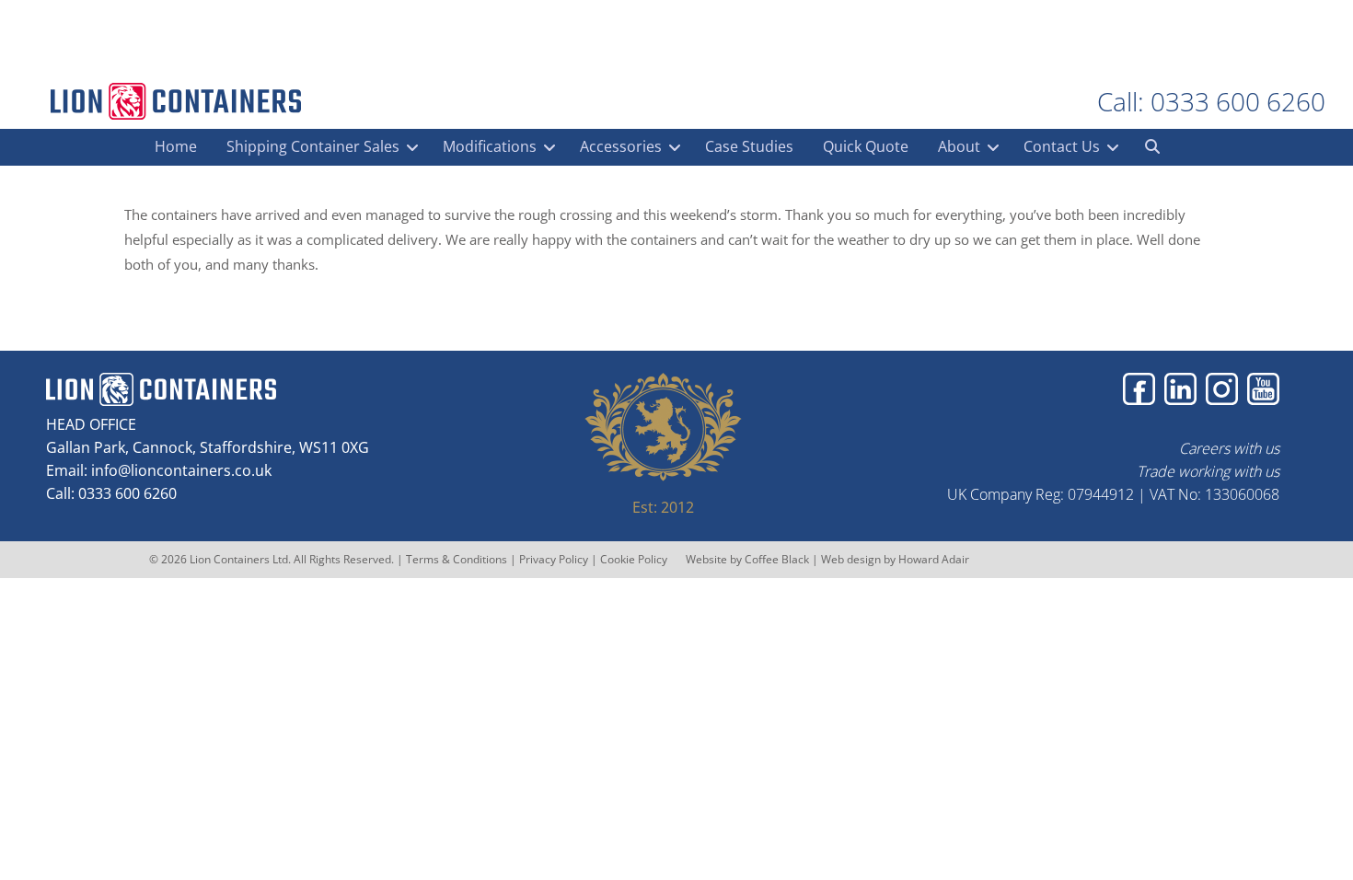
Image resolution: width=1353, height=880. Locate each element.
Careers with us (1229, 448)
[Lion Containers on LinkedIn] (1180, 389)
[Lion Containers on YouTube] (1263, 389)
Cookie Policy (633, 559)
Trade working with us (1208, 471)
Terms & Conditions (456, 559)
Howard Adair (933, 559)
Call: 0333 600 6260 (1211, 101)
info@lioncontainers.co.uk (181, 470)
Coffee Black (778, 559)
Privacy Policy (553, 559)
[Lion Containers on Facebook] (1139, 389)
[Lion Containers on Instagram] (1222, 389)
